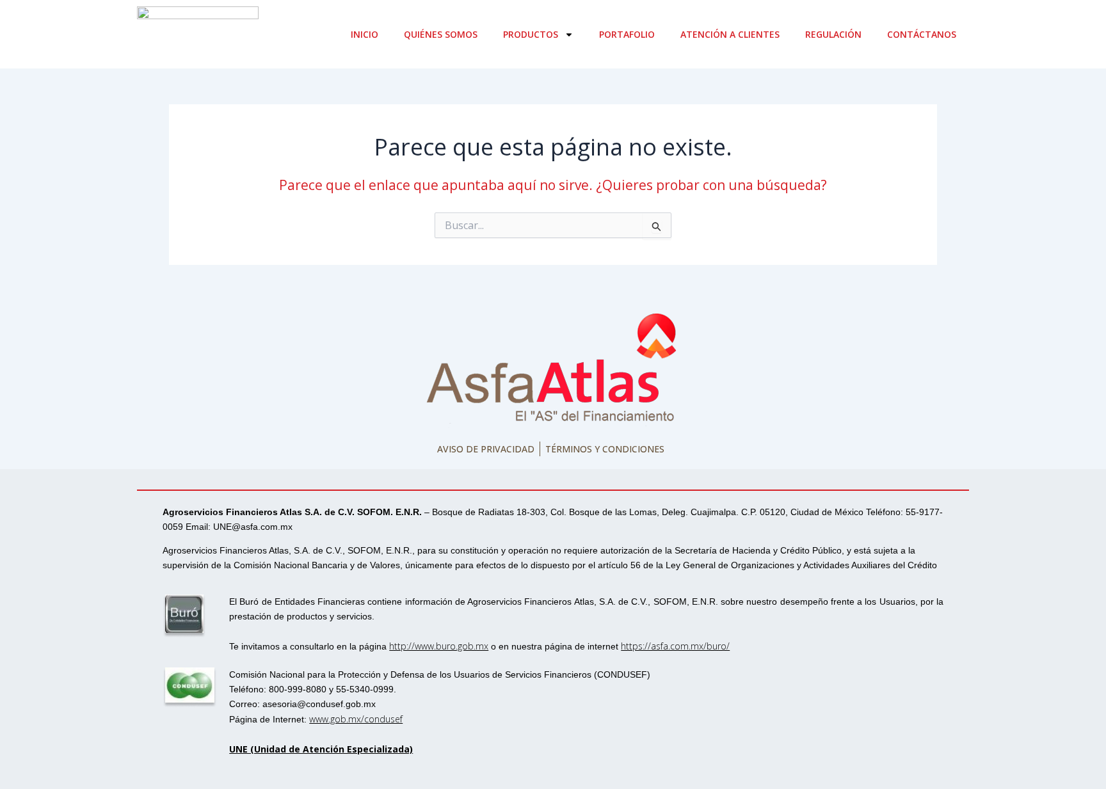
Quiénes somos (440, 34)
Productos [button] (530, 34)
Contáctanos (921, 34)
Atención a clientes (730, 34)
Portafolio (627, 34)
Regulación (833, 34)
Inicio (364, 34)
